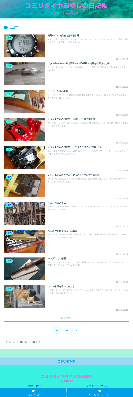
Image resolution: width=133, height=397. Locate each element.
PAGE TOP (67, 361)
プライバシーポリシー (98, 385)
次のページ (66, 317)
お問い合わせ (34, 385)
